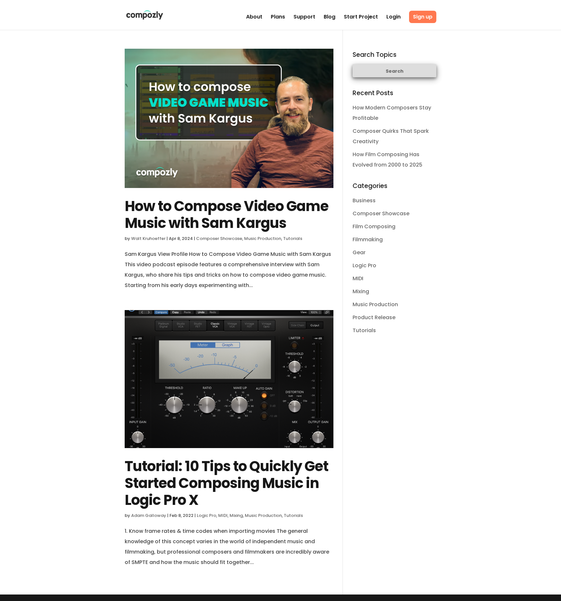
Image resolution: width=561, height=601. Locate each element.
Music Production (262, 238)
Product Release (374, 317)
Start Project (361, 17)
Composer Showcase (219, 238)
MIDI (223, 515)
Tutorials (292, 238)
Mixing (236, 515)
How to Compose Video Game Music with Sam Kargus (227, 214)
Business (364, 200)
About (254, 17)
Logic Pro (206, 515)
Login (393, 17)
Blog (329, 17)
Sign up (422, 16)
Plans (278, 17)
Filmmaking (368, 239)
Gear (359, 252)
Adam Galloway (148, 515)
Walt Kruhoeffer (148, 238)
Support (304, 17)
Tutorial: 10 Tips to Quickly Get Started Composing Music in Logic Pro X (226, 483)
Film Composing (374, 226)
